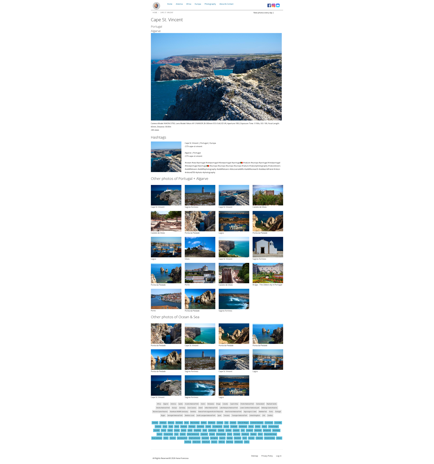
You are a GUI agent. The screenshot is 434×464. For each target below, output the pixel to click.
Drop (165, 426)
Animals (155, 423)
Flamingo (192, 426)
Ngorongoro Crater (250, 412)
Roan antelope (157, 438)
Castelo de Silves (260, 207)
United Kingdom (255, 415)
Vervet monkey (269, 438)
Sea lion (172, 438)
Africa (159, 404)
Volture (279, 438)
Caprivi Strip (234, 404)
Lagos (221, 233)
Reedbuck (245, 434)
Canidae (220, 423)
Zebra (247, 442)
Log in (278, 456)
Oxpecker (204, 434)
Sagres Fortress (191, 207)
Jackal (190, 430)
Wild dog (229, 442)
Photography (221, 434)
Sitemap (254, 456)
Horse (164, 430)
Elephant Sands (271, 404)
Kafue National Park (211, 408)
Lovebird (249, 430)
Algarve (156, 31)
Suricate (251, 438)
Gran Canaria (192, 408)
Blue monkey (195, 423)
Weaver (214, 442)
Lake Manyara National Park (229, 408)
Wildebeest (238, 442)
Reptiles (253, 434)
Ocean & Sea (168, 434)
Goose (226, 426)
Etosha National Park (163, 408)
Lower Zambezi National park (249, 408)
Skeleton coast (189, 415)
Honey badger (273, 426)
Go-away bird (217, 426)
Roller (166, 438)
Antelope (163, 423)
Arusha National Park (191, 404)
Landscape (212, 430)
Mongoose (267, 430)
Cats (226, 423)
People (212, 434)
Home (155, 12)
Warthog (188, 442)
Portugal (156, 26)
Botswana (211, 404)
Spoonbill (205, 438)
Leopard (236, 430)
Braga (218, 404)
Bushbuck (212, 423)
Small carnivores (194, 438)
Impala (177, 430)
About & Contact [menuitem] (226, 4)
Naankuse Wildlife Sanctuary (179, 412)
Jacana (184, 430)
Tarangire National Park (239, 415)
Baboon (171, 423)
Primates (237, 434)
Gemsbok (200, 426)
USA (263, 415)
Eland (176, 426)
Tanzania (226, 415)
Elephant (183, 426)
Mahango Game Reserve (269, 408)
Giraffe (208, 426)
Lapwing (221, 430)
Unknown (259, 438)
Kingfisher (197, 430)
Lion (242, 430)
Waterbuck (205, 442)
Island (200, 408)
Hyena (170, 430)
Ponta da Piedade (192, 233)
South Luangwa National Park (206, 415)
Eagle (170, 426)
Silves (187, 259)
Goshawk (234, 426)
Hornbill (156, 430)
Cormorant (268, 423)
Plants (229, 434)
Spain (219, 415)
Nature (159, 434)
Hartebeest (242, 426)
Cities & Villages (243, 423)
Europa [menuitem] (198, 4)
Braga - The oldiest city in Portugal (267, 284)
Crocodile (278, 423)
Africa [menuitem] (188, 4)
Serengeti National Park (174, 415)
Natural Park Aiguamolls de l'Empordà (210, 412)
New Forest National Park (233, 412)
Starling (229, 438)
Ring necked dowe (270, 434)
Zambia (270, 415)
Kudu (204, 430)
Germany (182, 408)
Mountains (276, 430)
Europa (174, 408)
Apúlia (180, 404)
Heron (251, 426)
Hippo (264, 426)
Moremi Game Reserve (160, 412)
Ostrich (182, 434)
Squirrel (222, 438)
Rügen (163, 415)
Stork (244, 438)
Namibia (193, 412)
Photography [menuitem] (210, 4)
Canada (225, 404)
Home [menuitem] (169, 4)
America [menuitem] (179, 4)
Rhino (260, 434)
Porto (187, 284)
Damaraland (260, 404)
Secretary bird (182, 438)
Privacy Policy (267, 456)
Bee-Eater (179, 423)
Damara (158, 426)
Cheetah (233, 423)
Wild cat (221, 442)
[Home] (156, 6)
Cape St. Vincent (157, 207)
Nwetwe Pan (263, 412)
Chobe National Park (247, 404)
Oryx (176, 434)
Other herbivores (193, 434)
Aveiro (203, 404)
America (173, 404)
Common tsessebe (257, 423)
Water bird (196, 442)
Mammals (258, 430)
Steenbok (238, 438)
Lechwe (228, 430)
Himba (258, 426)
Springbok (214, 438)
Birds (186, 423)
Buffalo (203, 423)
